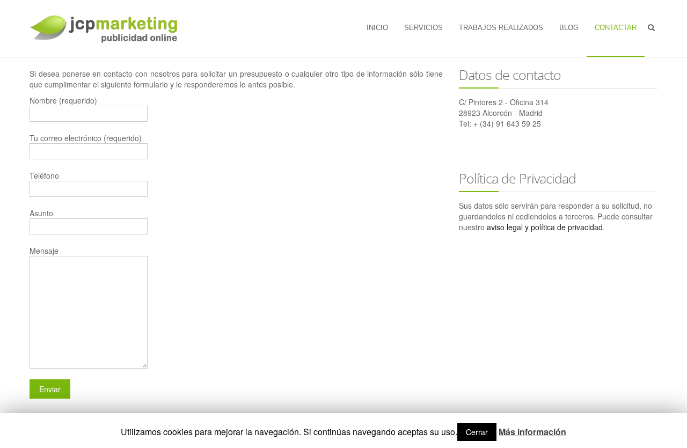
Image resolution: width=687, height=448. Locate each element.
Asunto (41, 213)
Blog (569, 28)
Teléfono (44, 175)
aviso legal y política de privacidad (545, 227)
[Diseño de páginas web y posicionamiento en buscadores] (105, 28)
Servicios (423, 28)
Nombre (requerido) (63, 100)
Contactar (616, 28)
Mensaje (44, 250)
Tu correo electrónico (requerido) (86, 138)
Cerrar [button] (477, 432)
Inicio (377, 28)
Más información (532, 432)
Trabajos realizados (501, 28)
